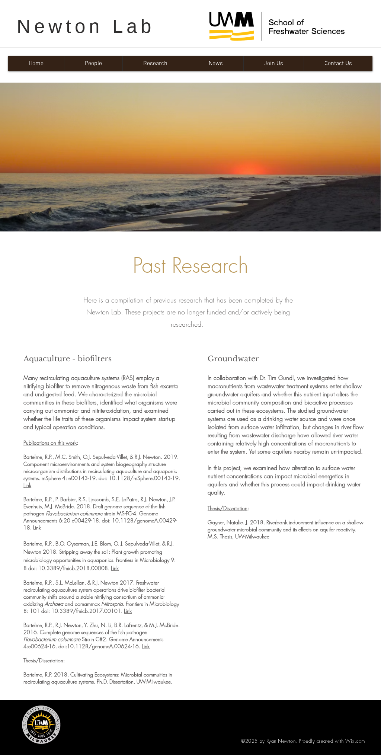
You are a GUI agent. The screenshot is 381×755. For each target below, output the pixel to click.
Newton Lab (86, 26)
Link (27, 485)
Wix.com (355, 741)
